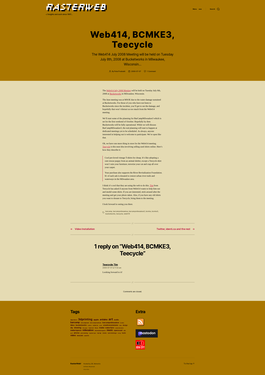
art (111, 319)
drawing (77, 328)
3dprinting (85, 319)
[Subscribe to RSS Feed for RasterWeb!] (165, 322)
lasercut (91, 328)
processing (84, 333)
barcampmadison (95, 322)
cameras (95, 325)
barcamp (108, 211)
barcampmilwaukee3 (137, 211)
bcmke (148, 211)
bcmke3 (155, 211)
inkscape (84, 328)
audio (116, 320)
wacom (80, 335)
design (125, 325)
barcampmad (85, 322)
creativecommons (110, 325)
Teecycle (106, 146)
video (73, 335)
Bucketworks (115, 93)
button (90, 325)
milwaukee (88, 330)
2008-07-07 (136, 71)
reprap (99, 333)
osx (124, 330)
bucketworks (110, 214)
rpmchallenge (112, 333)
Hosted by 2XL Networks (91, 364)
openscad (118, 330)
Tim (151, 185)
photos (77, 333)
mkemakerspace (100, 330)
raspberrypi (92, 333)
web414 (127, 214)
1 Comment (151, 71)
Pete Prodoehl (119, 71)
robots (104, 333)
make (101, 328)
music (110, 330)
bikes (72, 325)
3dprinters (73, 320)
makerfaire (109, 328)
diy (71, 328)
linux (96, 328)
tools (124, 333)
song (119, 333)
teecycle (119, 214)
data (120, 325)
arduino (103, 319)
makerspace (75, 330)
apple (96, 319)
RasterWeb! (75, 364)
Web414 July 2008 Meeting (118, 90)
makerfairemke (119, 328)
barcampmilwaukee (120, 211)
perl (71, 333)
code (100, 325)
